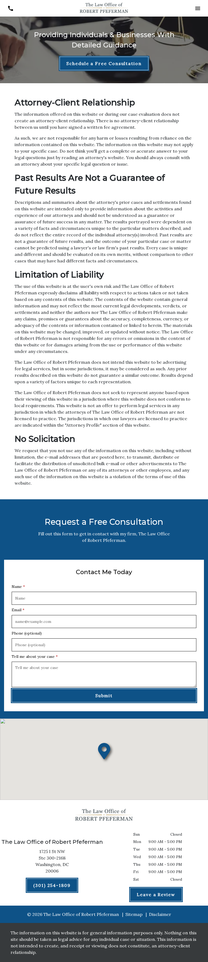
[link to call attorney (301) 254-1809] (10, 8)
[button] (197, 8)
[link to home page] (104, 8)
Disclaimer (160, 914)
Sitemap (133, 914)
